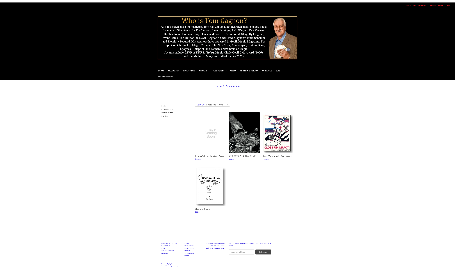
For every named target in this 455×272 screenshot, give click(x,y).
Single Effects (167, 109)
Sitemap (164, 253)
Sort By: (200, 104)
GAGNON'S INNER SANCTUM (242, 156)
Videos (233, 71)
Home (218, 86)
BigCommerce (173, 264)
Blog (278, 71)
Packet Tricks (189, 71)
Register (442, 5)
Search (408, 5)
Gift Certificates (420, 5)
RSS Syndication (165, 77)
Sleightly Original (203, 209)
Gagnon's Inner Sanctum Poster (210, 156)
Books (161, 71)
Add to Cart (244, 132)
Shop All (203, 71)
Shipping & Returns (249, 71)
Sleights (164, 116)
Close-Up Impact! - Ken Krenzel (277, 156)
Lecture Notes (167, 113)
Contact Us (267, 71)
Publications (219, 71)
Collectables (174, 71)
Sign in (433, 5)
